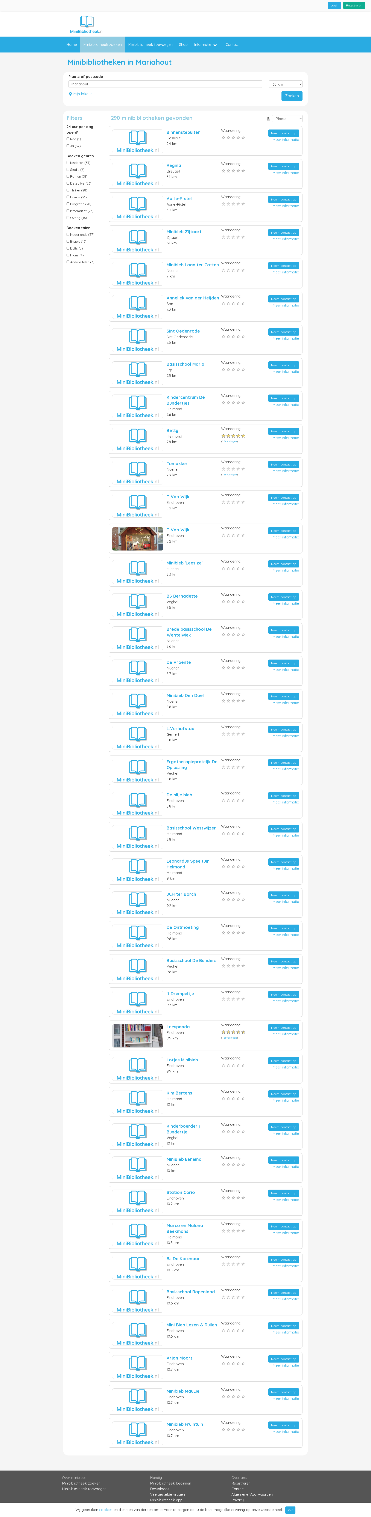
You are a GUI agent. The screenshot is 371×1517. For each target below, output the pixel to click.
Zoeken (292, 95)
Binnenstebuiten (184, 132)
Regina (174, 165)
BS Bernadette (182, 596)
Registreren (354, 5)
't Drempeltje (180, 993)
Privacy (237, 1500)
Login (334, 5)
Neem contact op (283, 133)
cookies (106, 1509)
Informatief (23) (81, 211)
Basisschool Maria (185, 364)
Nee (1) (75, 139)
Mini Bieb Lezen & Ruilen (192, 1324)
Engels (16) (78, 241)
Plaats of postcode (85, 76)
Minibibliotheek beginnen (170, 1483)
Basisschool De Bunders (191, 960)
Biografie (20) (80, 204)
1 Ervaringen (229, 441)
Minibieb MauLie (183, 1391)
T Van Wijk (178, 496)
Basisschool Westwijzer (191, 828)
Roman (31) (78, 176)
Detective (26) (80, 183)
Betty (172, 430)
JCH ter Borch (181, 894)
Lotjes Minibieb (182, 1059)
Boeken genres (80, 156)
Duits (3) (76, 248)
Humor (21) (78, 197)
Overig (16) (78, 218)
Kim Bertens (179, 1093)
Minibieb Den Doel (185, 695)
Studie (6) (77, 170)
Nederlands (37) (81, 235)
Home (71, 44)
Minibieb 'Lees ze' (184, 563)
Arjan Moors (180, 1358)
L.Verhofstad (181, 728)
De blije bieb (179, 794)
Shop (183, 44)
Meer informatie (285, 139)
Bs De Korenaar (183, 1258)
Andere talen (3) (81, 262)
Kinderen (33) (79, 163)
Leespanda (178, 1026)
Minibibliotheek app (166, 1500)
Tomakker (177, 463)
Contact (232, 44)
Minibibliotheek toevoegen (150, 44)
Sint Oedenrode (183, 331)
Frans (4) (76, 255)
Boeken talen (78, 227)
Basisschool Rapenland (191, 1291)
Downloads (159, 1488)
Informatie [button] (202, 44)
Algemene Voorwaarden (252, 1494)
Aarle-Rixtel (179, 198)
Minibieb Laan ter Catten (193, 264)
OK (290, 1510)
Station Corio (181, 1192)
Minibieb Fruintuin (185, 1424)
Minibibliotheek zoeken (102, 44)
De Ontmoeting (183, 927)
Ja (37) (75, 146)
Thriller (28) (78, 190)
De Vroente (179, 662)
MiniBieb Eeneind (184, 1159)
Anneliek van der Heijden (193, 298)
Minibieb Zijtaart (184, 231)
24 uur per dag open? (80, 129)
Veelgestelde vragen (167, 1494)
